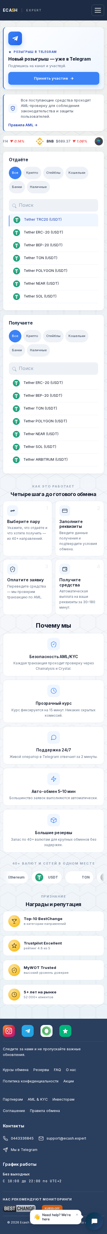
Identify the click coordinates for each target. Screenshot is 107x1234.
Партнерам (13, 1099)
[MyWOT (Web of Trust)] (47, 1031)
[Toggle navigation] (98, 10)
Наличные (38, 187)
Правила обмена (45, 1111)
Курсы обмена (16, 1070)
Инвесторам (63, 1099)
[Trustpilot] (65, 1031)
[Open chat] (94, 1221)
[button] (55, 1216)
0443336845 (22, 1138)
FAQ (57, 1070)
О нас (71, 1070)
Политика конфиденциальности (30, 1081)
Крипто (32, 173)
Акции (68, 1081)
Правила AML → (23, 125)
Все (15, 173)
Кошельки (76, 173)
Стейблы (53, 173)
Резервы (41, 1070)
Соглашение (14, 1111)
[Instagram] (9, 1031)
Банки (17, 187)
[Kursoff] (52, 1208)
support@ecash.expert (66, 1138)
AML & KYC (38, 1099)
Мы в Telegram (24, 1150)
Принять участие (51, 78)
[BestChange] (19, 1208)
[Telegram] (28, 1031)
